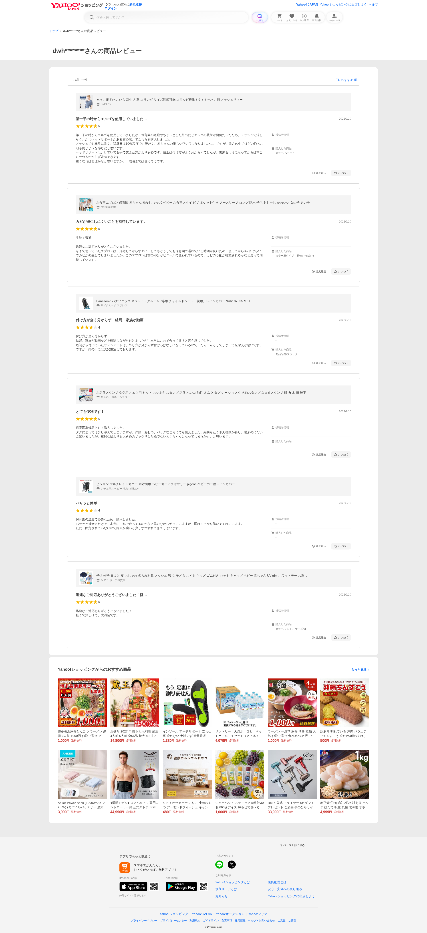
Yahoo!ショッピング (174, 914)
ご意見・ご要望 (287, 920)
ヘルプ (373, 4)
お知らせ (221, 896)
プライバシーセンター (173, 920)
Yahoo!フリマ (257, 914)
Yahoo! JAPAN (307, 4)
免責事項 (227, 920)
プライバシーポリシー (144, 920)
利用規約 (194, 920)
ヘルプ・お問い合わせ (261, 920)
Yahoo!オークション (230, 914)
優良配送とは (277, 882)
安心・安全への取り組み (285, 889)
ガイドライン (211, 920)
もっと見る (359, 669)
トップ (53, 31)
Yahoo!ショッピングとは (232, 882)
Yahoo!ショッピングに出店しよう (343, 4)
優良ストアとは (226, 889)
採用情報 (240, 920)
